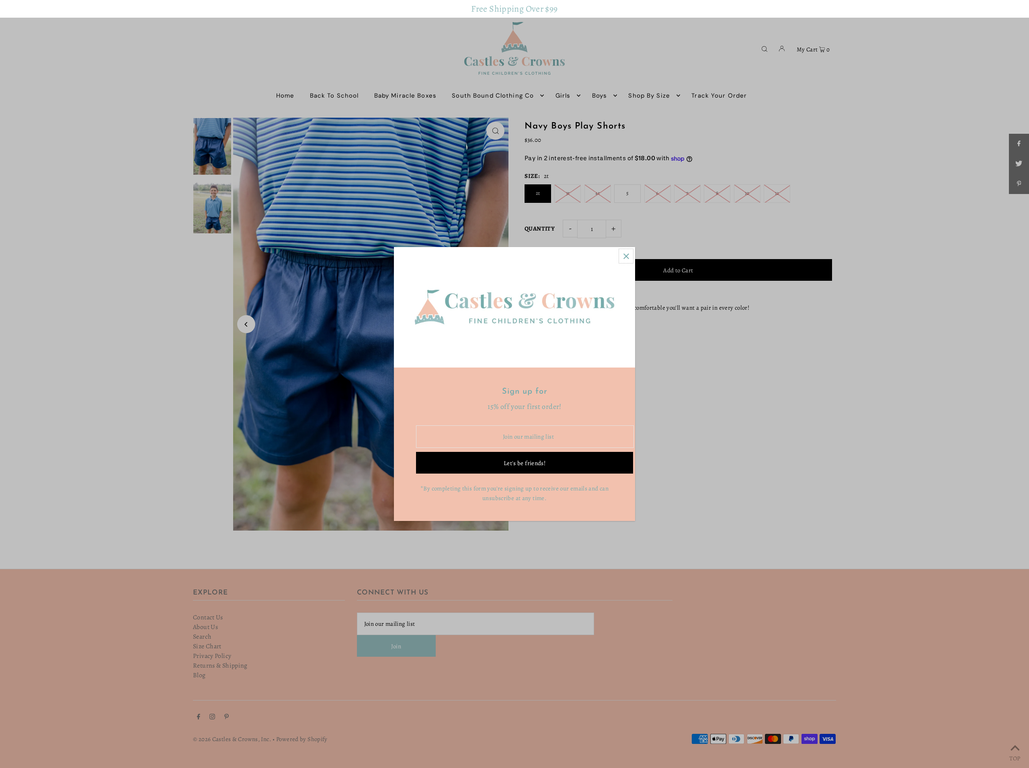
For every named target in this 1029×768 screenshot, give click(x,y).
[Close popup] (626, 256)
